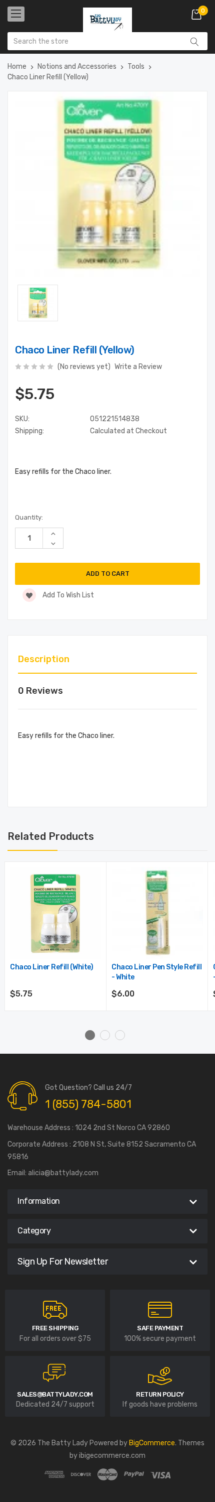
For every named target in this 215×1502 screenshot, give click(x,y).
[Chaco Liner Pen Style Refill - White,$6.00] (157, 913)
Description (44, 659)
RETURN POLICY (160, 1394)
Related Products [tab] (51, 836)
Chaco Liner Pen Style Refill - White (157, 972)
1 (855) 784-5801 (88, 1104)
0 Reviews (40, 690)
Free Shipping (55, 1328)
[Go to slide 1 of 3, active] (90, 1035)
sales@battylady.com (55, 1394)
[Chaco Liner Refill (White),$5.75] (56, 913)
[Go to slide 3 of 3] (120, 1035)
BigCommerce (152, 1443)
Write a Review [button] (138, 366)
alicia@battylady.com (63, 1173)
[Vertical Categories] (16, 14)
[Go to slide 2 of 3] (105, 1035)
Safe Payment (160, 1328)
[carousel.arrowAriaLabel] (55, 1309)
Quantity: (29, 517)
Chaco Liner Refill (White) (51, 967)
